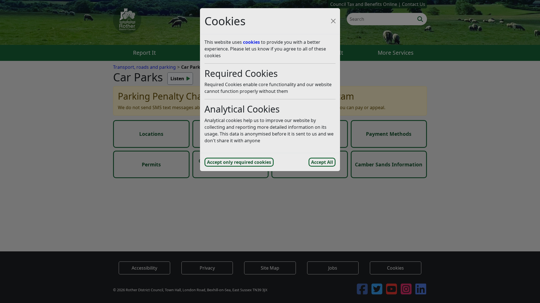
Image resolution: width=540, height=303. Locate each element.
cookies (251, 42)
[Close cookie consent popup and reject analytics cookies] (333, 21)
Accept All (322, 162)
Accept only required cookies (239, 162)
